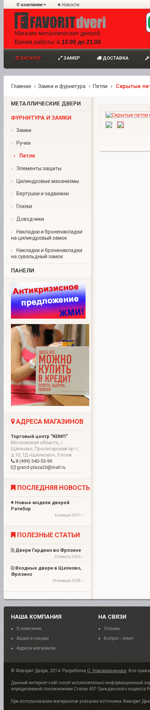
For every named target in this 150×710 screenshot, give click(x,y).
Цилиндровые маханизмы (45, 181)
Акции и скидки (32, 638)
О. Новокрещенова (106, 670)
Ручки (21, 143)
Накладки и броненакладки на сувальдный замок (46, 253)
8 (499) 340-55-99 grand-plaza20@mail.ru (45, 452)
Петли (99, 86)
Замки (21, 130)
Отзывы (112, 628)
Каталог (31, 58)
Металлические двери (46, 103)
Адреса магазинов (36, 648)
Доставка (115, 58)
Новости (70, 4)
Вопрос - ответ (119, 638)
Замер (71, 58)
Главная (21, 86)
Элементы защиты (36, 168)
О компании (29, 4)
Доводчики (27, 219)
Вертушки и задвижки (40, 193)
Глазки (21, 206)
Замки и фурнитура (62, 86)
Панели (22, 270)
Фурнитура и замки (41, 118)
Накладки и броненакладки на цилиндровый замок (46, 235)
